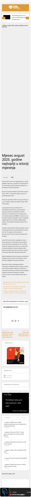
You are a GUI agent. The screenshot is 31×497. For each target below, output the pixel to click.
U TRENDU (7, 417)
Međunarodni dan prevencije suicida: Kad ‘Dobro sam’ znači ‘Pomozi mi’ (8, 335)
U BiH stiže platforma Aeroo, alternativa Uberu (24, 334)
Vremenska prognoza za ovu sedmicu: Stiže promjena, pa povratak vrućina (19, 17)
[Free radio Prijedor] (14, 10)
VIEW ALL (23, 417)
